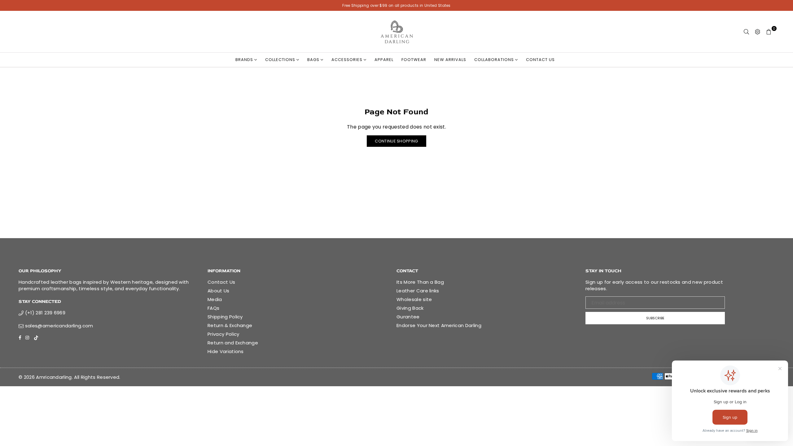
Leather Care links (417, 290)
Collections (280, 60)
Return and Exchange (233, 342)
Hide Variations (226, 351)
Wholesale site (414, 299)
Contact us (540, 60)
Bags (314, 60)
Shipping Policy (225, 316)
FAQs (213, 308)
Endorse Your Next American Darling (438, 325)
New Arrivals (450, 60)
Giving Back (410, 308)
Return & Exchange (230, 325)
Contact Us (221, 282)
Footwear (413, 60)
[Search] (746, 31)
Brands (244, 60)
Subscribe (655, 318)
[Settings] (757, 31)
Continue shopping (396, 141)
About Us (219, 290)
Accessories (347, 60)
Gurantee (408, 316)
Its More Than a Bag (420, 282)
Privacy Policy (223, 334)
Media (215, 299)
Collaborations (494, 60)
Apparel (384, 60)
